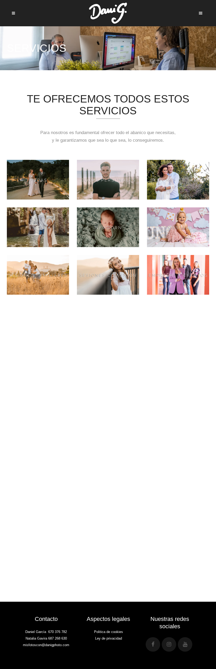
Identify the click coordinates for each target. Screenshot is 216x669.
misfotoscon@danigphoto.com (46, 645)
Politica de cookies (108, 632)
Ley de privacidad (108, 638)
